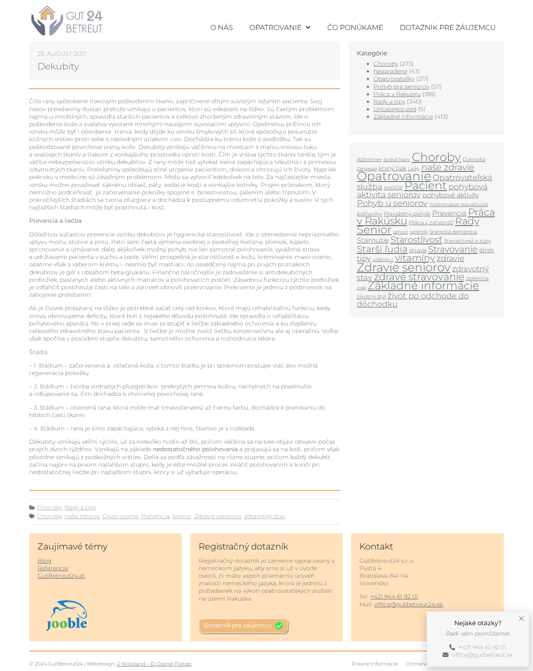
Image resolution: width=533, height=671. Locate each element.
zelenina (477, 278)
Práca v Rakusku (397, 94)
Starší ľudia (382, 249)
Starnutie (373, 240)
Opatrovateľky (394, 78)
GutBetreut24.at (61, 575)
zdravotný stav (264, 516)
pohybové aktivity (450, 195)
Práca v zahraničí (431, 222)
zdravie (450, 258)
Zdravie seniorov (217, 516)
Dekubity (58, 66)
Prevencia (155, 516)
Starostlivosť (416, 239)
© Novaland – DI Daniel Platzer (154, 664)
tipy (364, 258)
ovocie (393, 187)
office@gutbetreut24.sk (408, 604)
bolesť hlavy (397, 159)
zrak (361, 288)
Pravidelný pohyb (407, 213)
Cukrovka (474, 159)
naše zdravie (82, 516)
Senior (181, 516)
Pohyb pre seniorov (401, 86)
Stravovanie (453, 249)
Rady (467, 221)
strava (417, 250)
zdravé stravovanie (419, 277)
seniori (400, 232)
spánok (419, 232)
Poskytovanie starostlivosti (458, 204)
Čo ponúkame (355, 27)
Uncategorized (395, 109)
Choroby (49, 507)
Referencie (52, 568)
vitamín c (383, 259)
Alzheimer (369, 159)
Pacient (425, 185)
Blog (44, 560)
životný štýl (371, 296)
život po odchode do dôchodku (413, 300)
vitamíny (415, 257)
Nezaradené (390, 71)
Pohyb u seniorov (392, 203)
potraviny (369, 213)
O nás (221, 27)
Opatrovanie (275, 27)
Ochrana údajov (425, 664)
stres (486, 250)
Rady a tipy (80, 507)
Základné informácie (403, 116)
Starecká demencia (453, 232)
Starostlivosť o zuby (467, 241)
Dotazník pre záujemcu (448, 27)
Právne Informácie (375, 664)
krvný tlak (392, 168)
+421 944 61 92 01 (394, 596)
